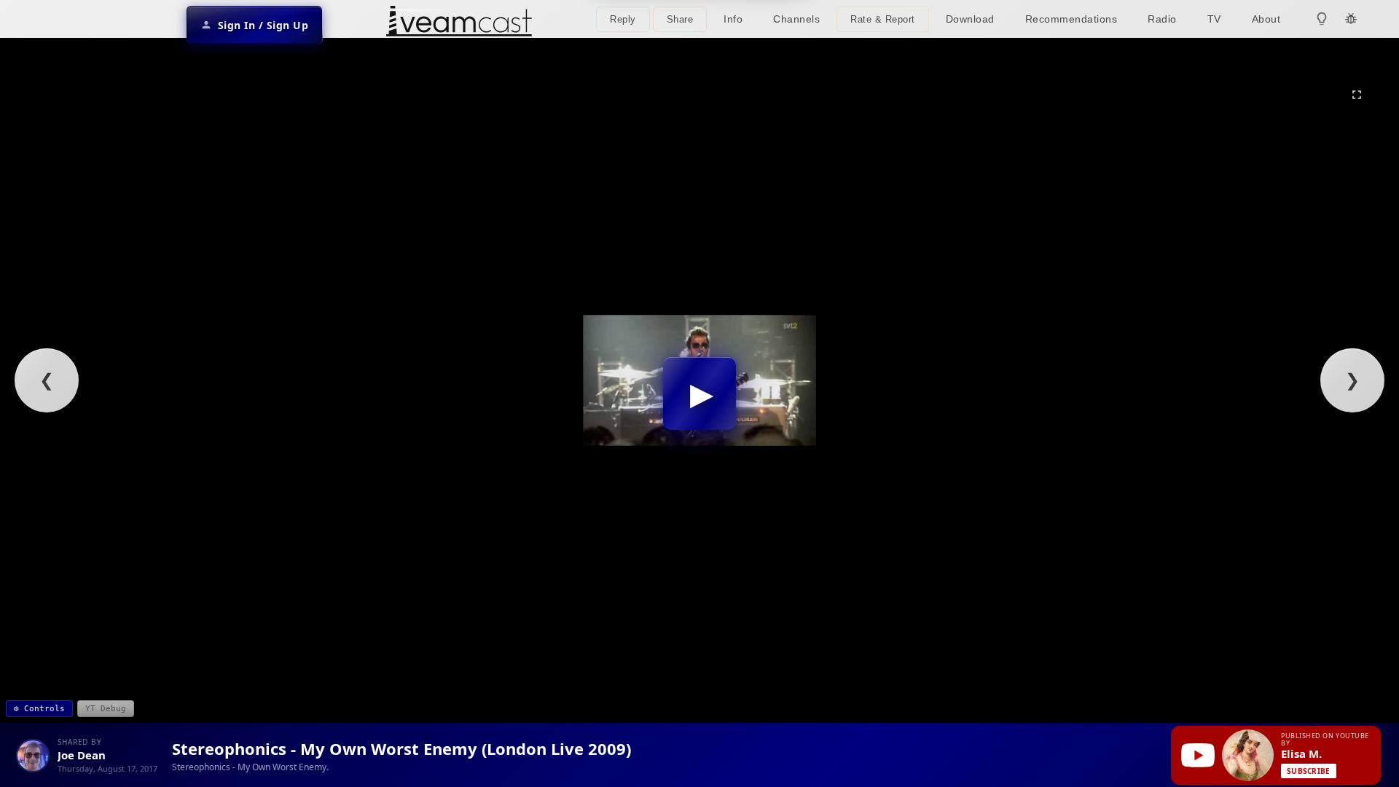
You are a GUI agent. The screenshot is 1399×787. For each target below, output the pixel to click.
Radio (1162, 19)
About (1266, 19)
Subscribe (1309, 771)
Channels (796, 19)
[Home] (459, 23)
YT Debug (105, 708)
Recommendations (1071, 19)
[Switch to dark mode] (1322, 19)
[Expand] (1357, 95)
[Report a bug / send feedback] (1351, 19)
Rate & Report (882, 19)
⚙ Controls (39, 708)
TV (1214, 19)
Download (970, 19)
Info (733, 19)
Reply (623, 19)
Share (680, 19)
